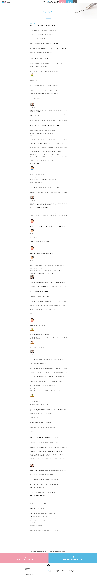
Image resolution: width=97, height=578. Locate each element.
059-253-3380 (54, 1)
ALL (43, 18)
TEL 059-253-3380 (27, 572)
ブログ (48, 18)
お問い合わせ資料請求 (70, 2)
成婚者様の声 (54, 18)
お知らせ (50, 570)
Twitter (48, 565)
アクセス (63, 571)
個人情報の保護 (71, 571)
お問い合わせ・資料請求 (72, 559)
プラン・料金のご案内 (56, 570)
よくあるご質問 (56, 571)
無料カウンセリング (63, 2)
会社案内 (63, 570)
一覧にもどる (48, 538)
